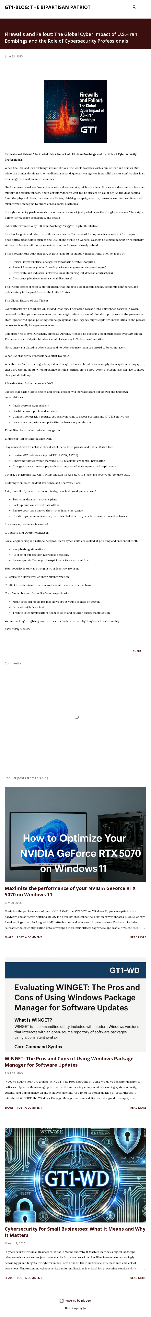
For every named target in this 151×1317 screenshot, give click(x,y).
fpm (84, 1308)
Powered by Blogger (78, 1300)
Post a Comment (29, 937)
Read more (138, 937)
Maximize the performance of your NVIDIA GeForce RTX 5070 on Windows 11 (70, 891)
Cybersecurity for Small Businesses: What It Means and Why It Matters (75, 1231)
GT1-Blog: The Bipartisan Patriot (48, 7)
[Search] (134, 7)
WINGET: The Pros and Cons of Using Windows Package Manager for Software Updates (69, 1061)
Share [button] (137, 651)
